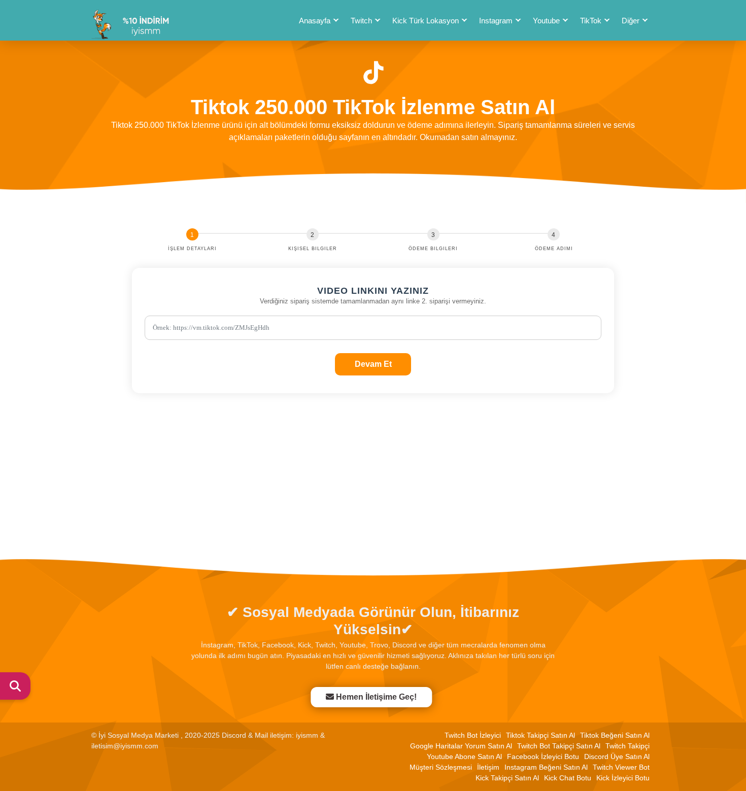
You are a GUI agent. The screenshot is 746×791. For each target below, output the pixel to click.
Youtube (546, 20)
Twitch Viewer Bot (621, 767)
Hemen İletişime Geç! (375, 697)
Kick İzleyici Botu (623, 778)
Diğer (630, 20)
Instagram (496, 20)
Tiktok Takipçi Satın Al (540, 735)
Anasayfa (314, 20)
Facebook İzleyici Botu (543, 756)
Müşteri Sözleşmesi (441, 767)
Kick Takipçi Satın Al (507, 778)
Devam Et (373, 364)
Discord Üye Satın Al (617, 756)
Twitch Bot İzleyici (473, 735)
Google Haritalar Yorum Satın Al (461, 746)
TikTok (590, 20)
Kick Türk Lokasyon (425, 20)
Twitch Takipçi (627, 746)
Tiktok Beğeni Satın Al (615, 735)
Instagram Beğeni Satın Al (546, 767)
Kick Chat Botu (567, 778)
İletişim (488, 767)
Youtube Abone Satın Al (464, 756)
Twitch (361, 20)
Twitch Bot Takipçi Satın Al (558, 746)
